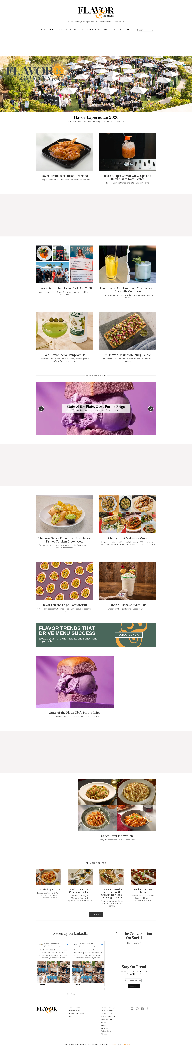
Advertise (104, 1034)
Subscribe (104, 1028)
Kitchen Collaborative (96, 30)
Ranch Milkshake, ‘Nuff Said (128, 605)
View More (96, 915)
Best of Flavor (74, 1011)
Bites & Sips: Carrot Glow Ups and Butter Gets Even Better (127, 177)
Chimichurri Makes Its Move (127, 538)
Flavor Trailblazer (107, 1011)
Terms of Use (113, 1044)
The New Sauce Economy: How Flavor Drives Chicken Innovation (64, 539)
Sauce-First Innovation (117, 836)
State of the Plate (107, 1014)
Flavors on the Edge (108, 1008)
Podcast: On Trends (108, 1016)
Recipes (103, 1022)
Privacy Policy (125, 1044)
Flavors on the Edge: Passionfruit (64, 605)
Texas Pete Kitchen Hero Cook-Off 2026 (64, 288)
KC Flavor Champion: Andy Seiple (128, 355)
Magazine (104, 1025)
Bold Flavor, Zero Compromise (64, 355)
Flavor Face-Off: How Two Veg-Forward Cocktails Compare (127, 289)
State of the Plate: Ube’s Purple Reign (75, 712)
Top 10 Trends (74, 1008)
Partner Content (106, 1031)
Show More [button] (71, 994)
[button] (53, 963)
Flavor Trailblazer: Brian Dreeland (64, 176)
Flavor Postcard (106, 1019)
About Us (117, 30)
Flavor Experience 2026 (96, 117)
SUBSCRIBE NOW (129, 634)
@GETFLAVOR (134, 943)
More (129, 30)
